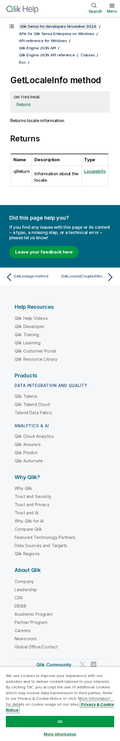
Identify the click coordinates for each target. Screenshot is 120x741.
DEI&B (20, 605)
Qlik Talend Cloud (32, 404)
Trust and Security (33, 496)
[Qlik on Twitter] (82, 664)
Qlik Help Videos (31, 318)
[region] (60, 704)
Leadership (26, 589)
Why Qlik (23, 488)
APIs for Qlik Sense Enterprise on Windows (56, 33)
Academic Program (34, 614)
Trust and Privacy (32, 504)
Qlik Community (53, 664)
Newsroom (26, 638)
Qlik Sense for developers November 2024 (58, 26)
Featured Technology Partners (45, 537)
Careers (23, 630)
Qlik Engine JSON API (37, 48)
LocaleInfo (95, 171)
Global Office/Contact (36, 646)
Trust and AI (26, 512)
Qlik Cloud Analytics (34, 436)
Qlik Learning (27, 342)
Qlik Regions (27, 553)
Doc (22, 62)
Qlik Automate (29, 460)
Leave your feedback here (44, 252)
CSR (19, 597)
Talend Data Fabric (33, 412)
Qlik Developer (29, 326)
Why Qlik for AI (29, 520)
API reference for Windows (43, 40)
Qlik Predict (26, 452)
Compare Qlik (28, 529)
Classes (88, 55)
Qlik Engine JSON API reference (47, 55)
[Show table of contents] (11, 26)
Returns (24, 104)
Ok (60, 721)
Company (24, 581)
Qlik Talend (26, 396)
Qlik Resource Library (36, 359)
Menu (112, 11)
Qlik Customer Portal (35, 350)
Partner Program (31, 622)
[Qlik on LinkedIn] (93, 664)
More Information (60, 734)
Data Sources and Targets (41, 545)
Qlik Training (27, 334)
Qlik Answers (28, 444)
